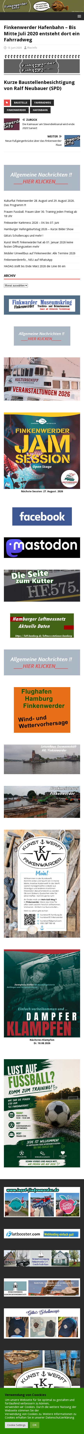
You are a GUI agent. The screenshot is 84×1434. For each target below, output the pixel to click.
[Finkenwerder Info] (42, 10)
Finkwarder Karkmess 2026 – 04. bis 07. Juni (31, 222)
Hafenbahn (40, 110)
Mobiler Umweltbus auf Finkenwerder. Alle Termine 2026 (39, 253)
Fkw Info (32, 47)
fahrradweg (42, 102)
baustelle (20, 102)
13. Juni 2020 (14, 47)
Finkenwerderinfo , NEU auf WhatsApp (28, 260)
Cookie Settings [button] (16, 1425)
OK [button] (35, 1425)
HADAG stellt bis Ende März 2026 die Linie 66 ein (34, 266)
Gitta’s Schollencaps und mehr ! (23, 235)
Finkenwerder (16, 110)
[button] (78, 16)
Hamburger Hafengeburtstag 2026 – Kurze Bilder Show (38, 229)
